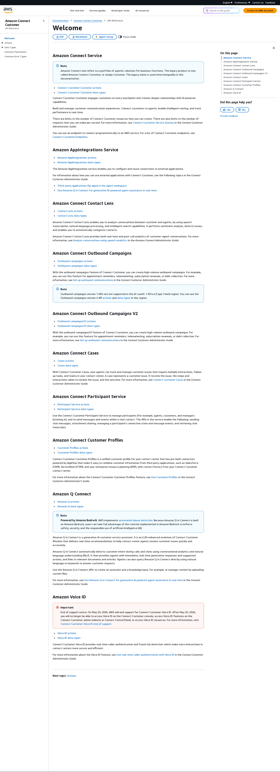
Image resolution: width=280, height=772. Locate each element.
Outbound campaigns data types (77, 265)
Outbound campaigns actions (75, 261)
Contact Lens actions (70, 211)
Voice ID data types (69, 637)
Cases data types (68, 365)
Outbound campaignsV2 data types (79, 325)
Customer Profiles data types (75, 452)
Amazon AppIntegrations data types (79, 162)
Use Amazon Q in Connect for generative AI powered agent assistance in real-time (133, 580)
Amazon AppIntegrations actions (77, 157)
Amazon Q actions (68, 501)
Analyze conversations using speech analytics (100, 240)
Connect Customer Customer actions (79, 87)
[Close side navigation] (43, 20)
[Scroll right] (152, 10)
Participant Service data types (76, 409)
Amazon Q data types (70, 506)
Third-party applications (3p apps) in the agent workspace (92, 185)
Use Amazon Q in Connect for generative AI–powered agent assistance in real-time (107, 190)
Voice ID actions (67, 633)
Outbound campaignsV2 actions (77, 321)
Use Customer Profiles (164, 477)
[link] (115, 20)
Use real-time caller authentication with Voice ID (145, 654)
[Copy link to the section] (50, 55)
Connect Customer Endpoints (70, 136)
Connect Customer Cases (168, 379)
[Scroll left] (68, 10)
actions (107, 297)
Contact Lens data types (72, 215)
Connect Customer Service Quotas (153, 122)
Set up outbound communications (93, 280)
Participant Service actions (73, 404)
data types (123, 297)
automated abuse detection (135, 520)
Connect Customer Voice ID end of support (86, 623)
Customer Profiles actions (73, 447)
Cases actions (66, 360)
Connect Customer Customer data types (82, 92)
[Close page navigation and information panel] (274, 48)
